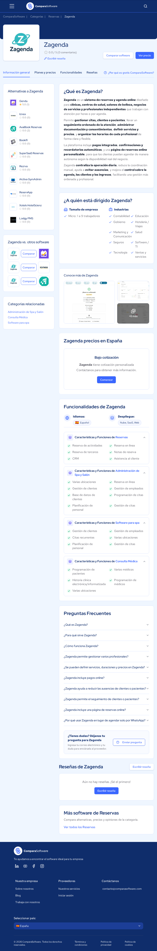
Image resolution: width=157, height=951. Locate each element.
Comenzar (106, 379)
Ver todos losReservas (79, 827)
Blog (18, 895)
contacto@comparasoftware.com (122, 888)
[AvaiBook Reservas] (44, 281)
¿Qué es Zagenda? (76, 625)
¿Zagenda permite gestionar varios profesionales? (96, 656)
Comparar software (118, 55)
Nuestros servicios (69, 888)
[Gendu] (44, 253)
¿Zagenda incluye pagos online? (84, 678)
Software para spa (18, 322)
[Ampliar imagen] (89, 302)
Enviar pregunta (132, 742)
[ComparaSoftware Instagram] (42, 866)
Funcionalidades (71, 72)
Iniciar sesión (66, 895)
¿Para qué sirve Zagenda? (80, 635)
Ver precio (145, 55)
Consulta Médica (18, 317)
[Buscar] (145, 6)
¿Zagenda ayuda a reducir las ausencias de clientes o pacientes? (105, 688)
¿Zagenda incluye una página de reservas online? (95, 710)
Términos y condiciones (81, 943)
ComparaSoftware (14, 16)
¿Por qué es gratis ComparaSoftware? (131, 72)
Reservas (53, 16)
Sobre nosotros (24, 888)
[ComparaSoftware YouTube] (25, 866)
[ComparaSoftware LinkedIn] (17, 866)
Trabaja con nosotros (27, 902)
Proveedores (66, 881)
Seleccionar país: (25, 918)
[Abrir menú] (12, 6)
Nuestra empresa (26, 881)
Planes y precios (45, 72)
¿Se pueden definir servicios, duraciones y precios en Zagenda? (104, 667)
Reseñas (92, 72)
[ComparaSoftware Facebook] (34, 866)
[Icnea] (44, 267)
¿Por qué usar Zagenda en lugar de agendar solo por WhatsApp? (105, 720)
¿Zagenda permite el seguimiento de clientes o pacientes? (101, 699)
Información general (16, 72)
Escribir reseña (56, 58)
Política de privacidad (106, 943)
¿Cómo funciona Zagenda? (81, 646)
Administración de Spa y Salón (25, 312)
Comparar (30, 253)
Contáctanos (110, 881)
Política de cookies (130, 943)
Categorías (36, 16)
